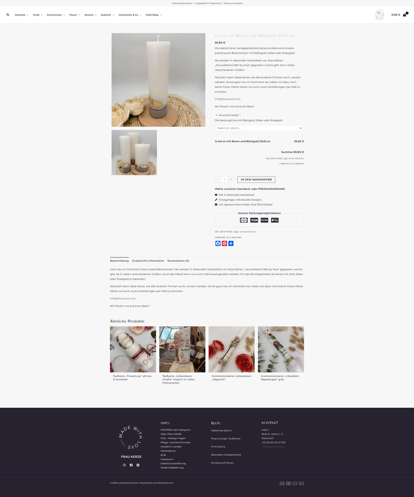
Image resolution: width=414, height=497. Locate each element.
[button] (7, 15)
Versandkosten (296, 158)
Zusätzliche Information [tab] (148, 260)
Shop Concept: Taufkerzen (225, 438)
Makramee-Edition (221, 430)
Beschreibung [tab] (119, 260)
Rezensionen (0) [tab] (178, 260)
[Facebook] (131, 465)
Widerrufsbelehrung (172, 467)
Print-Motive (218, 446)
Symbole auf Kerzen (222, 462)
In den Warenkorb (256, 179)
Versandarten (168, 450)
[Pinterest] (137, 465)
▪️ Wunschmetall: (227, 115)
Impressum (167, 459)
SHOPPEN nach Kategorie (175, 429)
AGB (163, 455)
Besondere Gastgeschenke (226, 454)
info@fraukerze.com (228, 99)
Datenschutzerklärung (173, 463)
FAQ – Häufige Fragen (173, 438)
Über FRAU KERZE (171, 434)
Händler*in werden (171, 446)
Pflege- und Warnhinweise (175, 442)
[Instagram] (124, 465)
